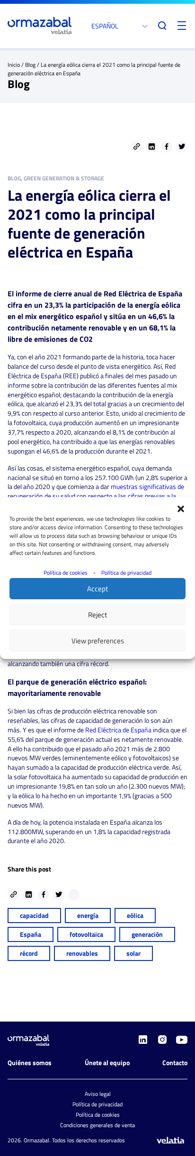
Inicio (14, 64)
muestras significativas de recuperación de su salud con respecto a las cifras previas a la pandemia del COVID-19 (96, 495)
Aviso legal (98, 1093)
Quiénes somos (30, 1062)
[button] (181, 509)
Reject (97, 614)
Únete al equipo (107, 1062)
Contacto (174, 1062)
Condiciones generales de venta (97, 1124)
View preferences (97, 640)
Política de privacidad (126, 572)
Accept (97, 588)
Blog (30, 64)
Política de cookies (66, 572)
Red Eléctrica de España (118, 730)
